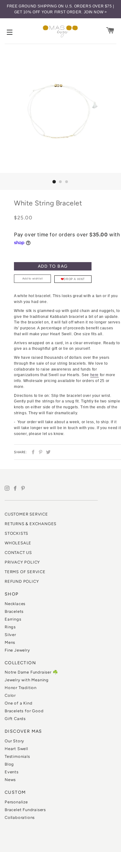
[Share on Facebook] (32, 452)
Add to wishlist (32, 278)
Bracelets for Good (24, 711)
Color (10, 695)
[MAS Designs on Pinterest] (23, 488)
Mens (10, 642)
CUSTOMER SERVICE (26, 514)
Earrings (13, 619)
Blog (9, 764)
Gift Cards (15, 718)
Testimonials (17, 756)
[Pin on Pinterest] (40, 452)
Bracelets (14, 611)
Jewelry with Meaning (27, 680)
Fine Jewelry (17, 650)
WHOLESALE (18, 543)
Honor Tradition (21, 687)
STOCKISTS (16, 533)
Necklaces (15, 603)
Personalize (16, 802)
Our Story (14, 741)
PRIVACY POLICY (22, 562)
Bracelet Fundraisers (25, 809)
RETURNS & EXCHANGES (30, 523)
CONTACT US (18, 552)
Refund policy (22, 581)
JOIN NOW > (95, 12)
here (94, 375)
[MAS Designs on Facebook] (17, 488)
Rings (10, 627)
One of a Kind (18, 703)
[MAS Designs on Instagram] (9, 488)
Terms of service (25, 571)
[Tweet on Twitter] (47, 452)
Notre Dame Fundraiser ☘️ (31, 672)
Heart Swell (16, 748)
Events (12, 772)
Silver (10, 634)
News (10, 779)
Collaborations (20, 817)
